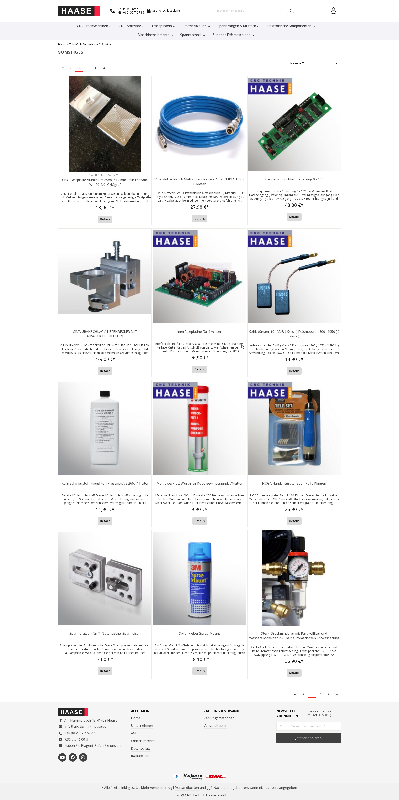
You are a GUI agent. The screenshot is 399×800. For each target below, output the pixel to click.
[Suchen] (292, 11)
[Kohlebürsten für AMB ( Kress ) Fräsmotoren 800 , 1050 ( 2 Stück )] (294, 277)
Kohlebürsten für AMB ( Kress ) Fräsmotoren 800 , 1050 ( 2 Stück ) (294, 334)
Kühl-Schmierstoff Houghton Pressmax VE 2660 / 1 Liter (105, 483)
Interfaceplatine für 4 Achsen (199, 331)
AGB (134, 733)
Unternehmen (142, 725)
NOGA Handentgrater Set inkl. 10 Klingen (294, 483)
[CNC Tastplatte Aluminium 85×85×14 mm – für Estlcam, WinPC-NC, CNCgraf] (104, 124)
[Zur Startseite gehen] (79, 11)
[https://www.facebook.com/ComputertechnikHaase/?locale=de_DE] (73, 757)
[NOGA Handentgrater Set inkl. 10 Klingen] (294, 428)
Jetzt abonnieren (309, 738)
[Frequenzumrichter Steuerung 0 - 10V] (294, 124)
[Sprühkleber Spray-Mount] (199, 578)
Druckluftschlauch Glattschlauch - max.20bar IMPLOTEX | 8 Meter (199, 181)
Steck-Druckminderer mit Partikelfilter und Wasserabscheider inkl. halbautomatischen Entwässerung (294, 635)
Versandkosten (215, 725)
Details (105, 219)
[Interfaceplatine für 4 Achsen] (199, 277)
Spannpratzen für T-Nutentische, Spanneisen (105, 633)
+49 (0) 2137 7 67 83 (130, 12)
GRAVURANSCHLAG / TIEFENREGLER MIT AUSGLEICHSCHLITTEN (105, 334)
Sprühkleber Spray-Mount (199, 633)
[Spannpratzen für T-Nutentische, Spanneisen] (104, 578)
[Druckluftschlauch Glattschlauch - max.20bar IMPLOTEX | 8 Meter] (199, 124)
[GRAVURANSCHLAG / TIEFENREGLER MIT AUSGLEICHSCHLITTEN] (104, 277)
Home (135, 718)
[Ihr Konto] (333, 10)
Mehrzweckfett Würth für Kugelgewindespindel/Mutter (199, 483)
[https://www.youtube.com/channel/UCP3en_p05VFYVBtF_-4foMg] (62, 757)
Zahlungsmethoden (219, 718)
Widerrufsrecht (143, 741)
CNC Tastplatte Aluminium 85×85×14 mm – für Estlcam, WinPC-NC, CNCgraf (105, 182)
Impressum (140, 756)
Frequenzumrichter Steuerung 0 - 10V (294, 179)
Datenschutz (141, 748)
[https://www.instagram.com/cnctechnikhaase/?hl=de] (83, 757)
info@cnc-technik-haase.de (85, 726)
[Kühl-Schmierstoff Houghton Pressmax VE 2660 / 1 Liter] (104, 428)
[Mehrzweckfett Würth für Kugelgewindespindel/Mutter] (199, 428)
